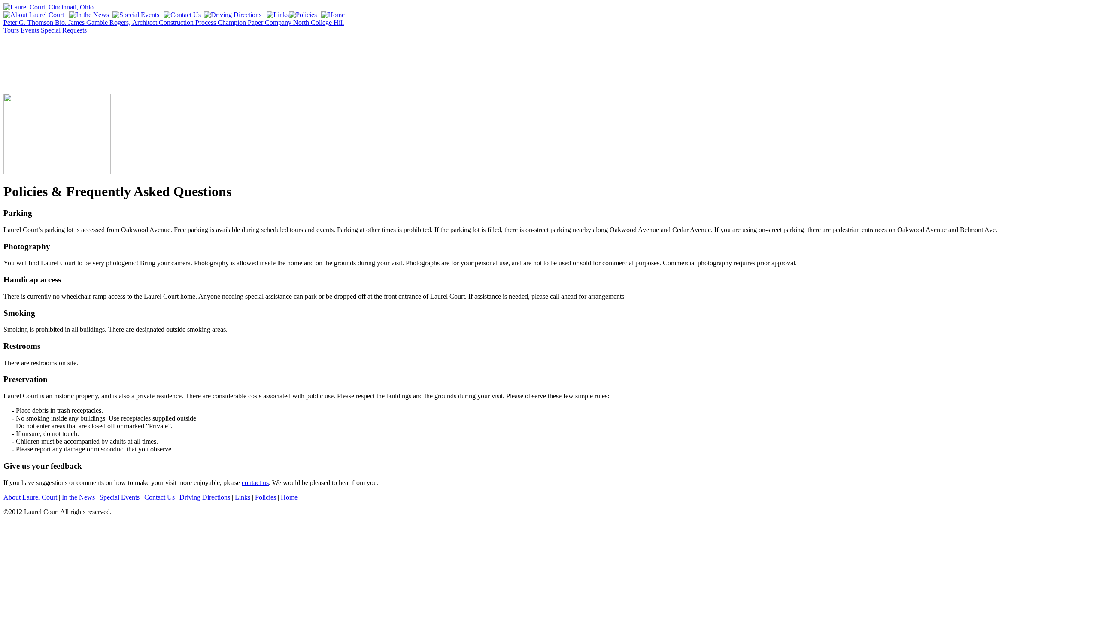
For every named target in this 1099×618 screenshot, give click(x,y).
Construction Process (188, 22)
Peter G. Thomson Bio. (35, 22)
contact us (255, 482)
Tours (12, 30)
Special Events (120, 497)
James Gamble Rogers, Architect (113, 22)
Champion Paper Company (255, 22)
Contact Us (159, 497)
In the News (78, 497)
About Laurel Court (30, 497)
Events (31, 30)
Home (289, 497)
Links (242, 497)
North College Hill (318, 22)
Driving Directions (204, 497)
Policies (265, 497)
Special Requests (64, 30)
